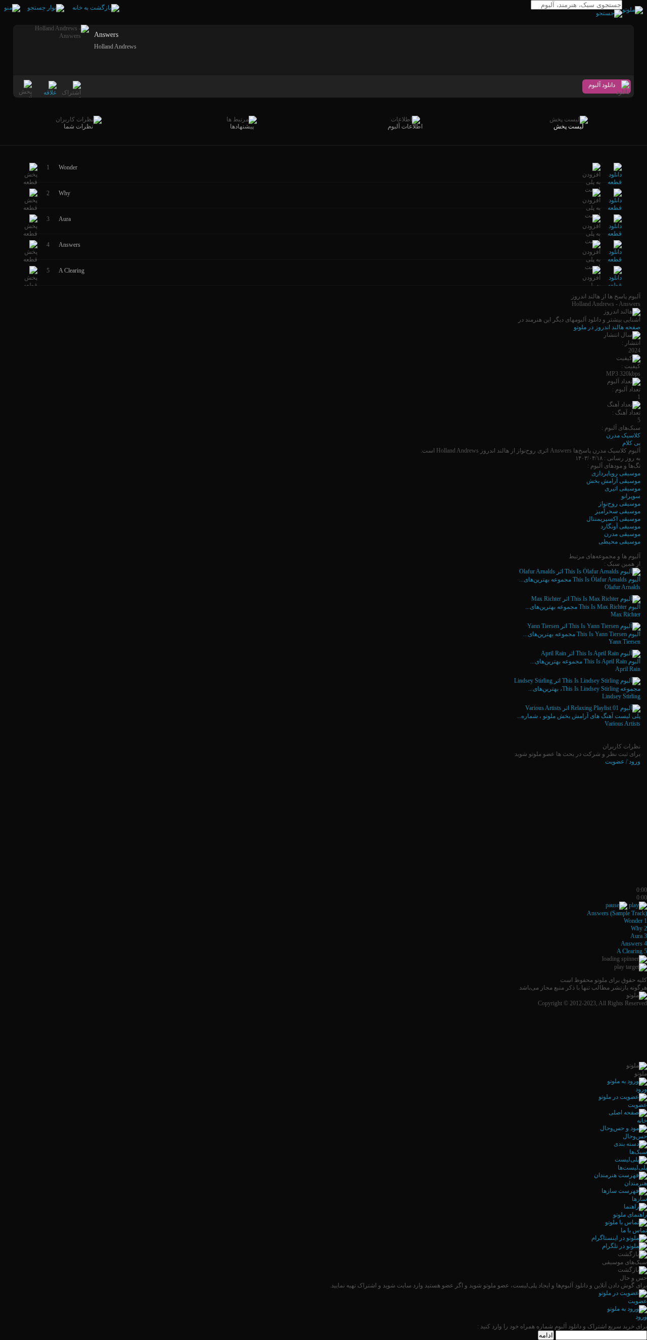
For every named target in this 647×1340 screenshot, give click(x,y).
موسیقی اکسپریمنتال (613, 518)
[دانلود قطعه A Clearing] (615, 285)
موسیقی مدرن (622, 534)
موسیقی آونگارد (620, 526)
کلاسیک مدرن (623, 435)
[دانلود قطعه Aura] (615, 233)
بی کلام (631, 442)
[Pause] (616, 905)
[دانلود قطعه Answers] (615, 259)
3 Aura (638, 936)
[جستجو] (609, 13)
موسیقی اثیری (622, 488)
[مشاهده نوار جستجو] (45, 7)
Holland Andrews (115, 46)
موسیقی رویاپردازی (615, 473)
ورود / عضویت (622, 761)
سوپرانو (630, 496)
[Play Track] (638, 905)
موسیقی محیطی (619, 541)
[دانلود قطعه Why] (615, 207)
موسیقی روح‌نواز (619, 503)
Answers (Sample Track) (617, 913)
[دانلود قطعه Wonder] (615, 182)
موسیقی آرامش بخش (613, 480)
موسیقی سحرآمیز (617, 511)
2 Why (639, 928)
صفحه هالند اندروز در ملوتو (607, 327)
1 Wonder (635, 920)
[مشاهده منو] (12, 7)
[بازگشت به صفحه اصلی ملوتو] (95, 7)
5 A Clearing (632, 951)
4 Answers (634, 943)
